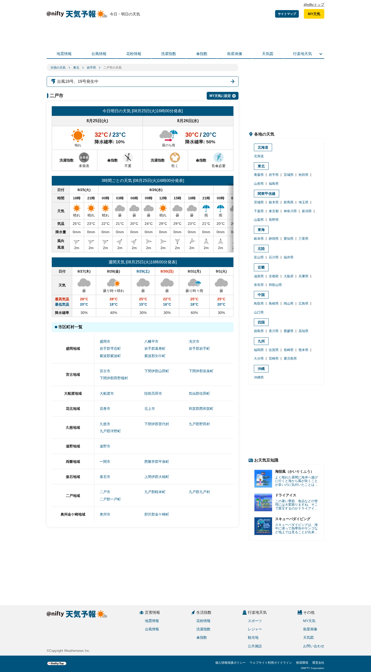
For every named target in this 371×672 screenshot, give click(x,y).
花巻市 (105, 409)
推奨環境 (302, 662)
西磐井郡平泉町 (156, 462)
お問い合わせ (313, 646)
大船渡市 (107, 393)
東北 (76, 67)
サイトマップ (287, 14)
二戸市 (105, 492)
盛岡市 (105, 341)
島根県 (274, 303)
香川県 (274, 331)
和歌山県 (275, 285)
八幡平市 (151, 341)
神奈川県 (290, 211)
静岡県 (274, 238)
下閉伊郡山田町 (156, 371)
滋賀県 (259, 276)
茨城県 (259, 202)
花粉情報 (133, 53)
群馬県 (289, 202)
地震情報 (64, 53)
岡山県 (289, 303)
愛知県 (289, 238)
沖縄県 (259, 377)
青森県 (259, 175)
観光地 (253, 637)
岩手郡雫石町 (110, 348)
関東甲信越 (266, 194)
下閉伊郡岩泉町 (201, 371)
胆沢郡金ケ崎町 (156, 514)
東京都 (274, 211)
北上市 (149, 409)
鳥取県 (259, 303)
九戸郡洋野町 (110, 431)
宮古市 (105, 371)
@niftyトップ (314, 5)
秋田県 (303, 175)
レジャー (255, 629)
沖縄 (261, 369)
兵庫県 (303, 276)
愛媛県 (289, 331)
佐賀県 (274, 350)
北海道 (263, 147)
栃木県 (274, 202)
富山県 (259, 257)
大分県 (259, 358)
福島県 (274, 183)
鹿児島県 (290, 358)
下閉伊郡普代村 (156, 424)
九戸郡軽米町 (155, 492)
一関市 (105, 462)
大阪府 (289, 276)
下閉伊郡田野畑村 (114, 378)
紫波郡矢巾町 (155, 356)
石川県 (274, 257)
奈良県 (259, 285)
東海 (261, 230)
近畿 (261, 267)
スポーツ (255, 621)
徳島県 (259, 331)
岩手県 (91, 67)
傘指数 (201, 53)
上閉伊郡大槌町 (156, 477)
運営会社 (318, 662)
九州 (261, 341)
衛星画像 (234, 53)
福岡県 (259, 350)
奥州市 (105, 514)
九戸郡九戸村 (199, 492)
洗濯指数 (168, 53)
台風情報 (99, 53)
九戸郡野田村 (199, 424)
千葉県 (259, 211)
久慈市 (105, 424)
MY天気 (314, 14)
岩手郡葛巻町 (155, 348)
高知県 (303, 331)
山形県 (259, 183)
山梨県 (259, 220)
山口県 (259, 312)
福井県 (289, 257)
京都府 (274, 276)
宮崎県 (274, 358)
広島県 (303, 303)
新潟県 (307, 211)
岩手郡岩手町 (199, 348)
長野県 (274, 220)
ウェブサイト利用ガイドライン (271, 662)
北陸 (261, 249)
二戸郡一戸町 (110, 499)
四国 (261, 322)
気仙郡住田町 (199, 393)
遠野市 (105, 446)
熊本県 (303, 350)
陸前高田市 (153, 393)
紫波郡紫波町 (110, 356)
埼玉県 (303, 202)
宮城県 (289, 175)
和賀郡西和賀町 (201, 409)
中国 (261, 295)
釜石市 (105, 477)
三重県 (303, 238)
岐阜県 (259, 238)
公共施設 (255, 646)
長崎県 (289, 350)
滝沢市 (194, 341)
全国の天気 (58, 67)
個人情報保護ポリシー (230, 662)
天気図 (267, 53)
